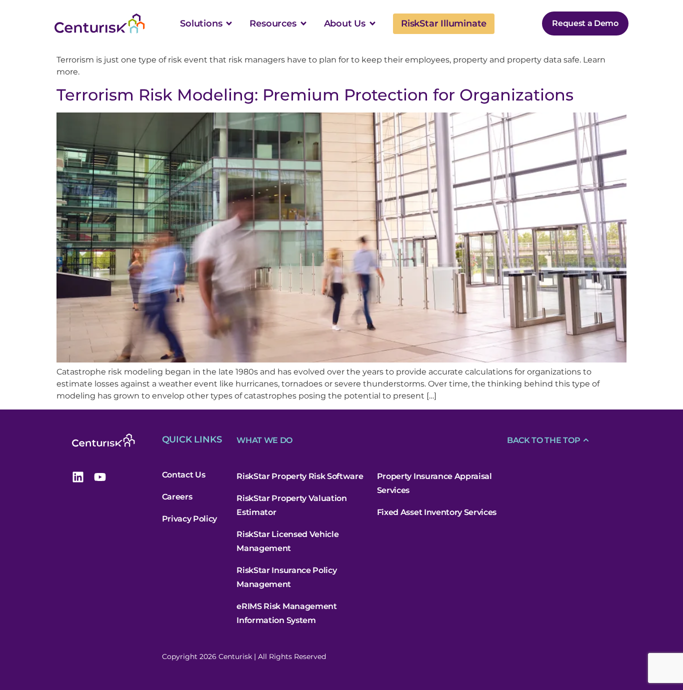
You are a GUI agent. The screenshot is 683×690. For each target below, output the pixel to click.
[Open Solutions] (229, 23)
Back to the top (543, 440)
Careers (177, 497)
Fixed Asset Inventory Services (436, 512)
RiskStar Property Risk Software (299, 476)
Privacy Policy (190, 519)
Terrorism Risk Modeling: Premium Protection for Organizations (315, 94)
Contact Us (184, 475)
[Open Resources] (303, 23)
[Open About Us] (372, 23)
